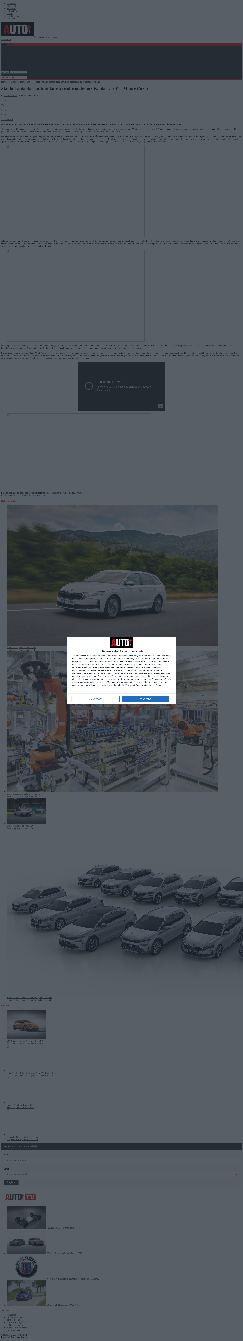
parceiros (96, 656)
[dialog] (121, 670)
